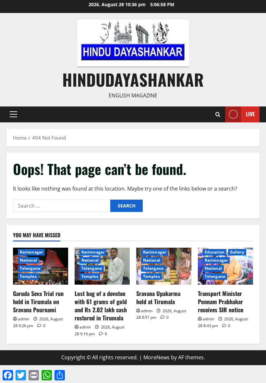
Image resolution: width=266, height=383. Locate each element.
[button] (13, 114)
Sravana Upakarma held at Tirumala (158, 297)
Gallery (237, 252)
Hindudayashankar (133, 79)
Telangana (30, 268)
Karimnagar (31, 252)
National (28, 260)
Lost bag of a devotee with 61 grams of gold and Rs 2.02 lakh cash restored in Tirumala (101, 305)
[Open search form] (217, 114)
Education (214, 252)
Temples (28, 276)
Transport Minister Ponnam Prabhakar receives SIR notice (220, 301)
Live (250, 114)
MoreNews (156, 357)
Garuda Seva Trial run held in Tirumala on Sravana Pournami (38, 301)
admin (23, 319)
